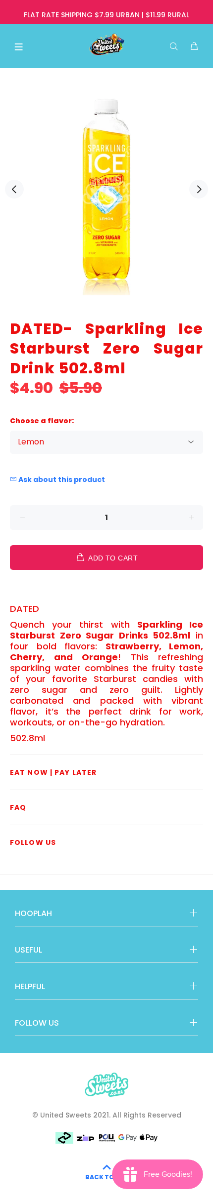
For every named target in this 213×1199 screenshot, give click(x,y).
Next (198, 189)
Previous (14, 189)
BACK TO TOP (106, 1177)
